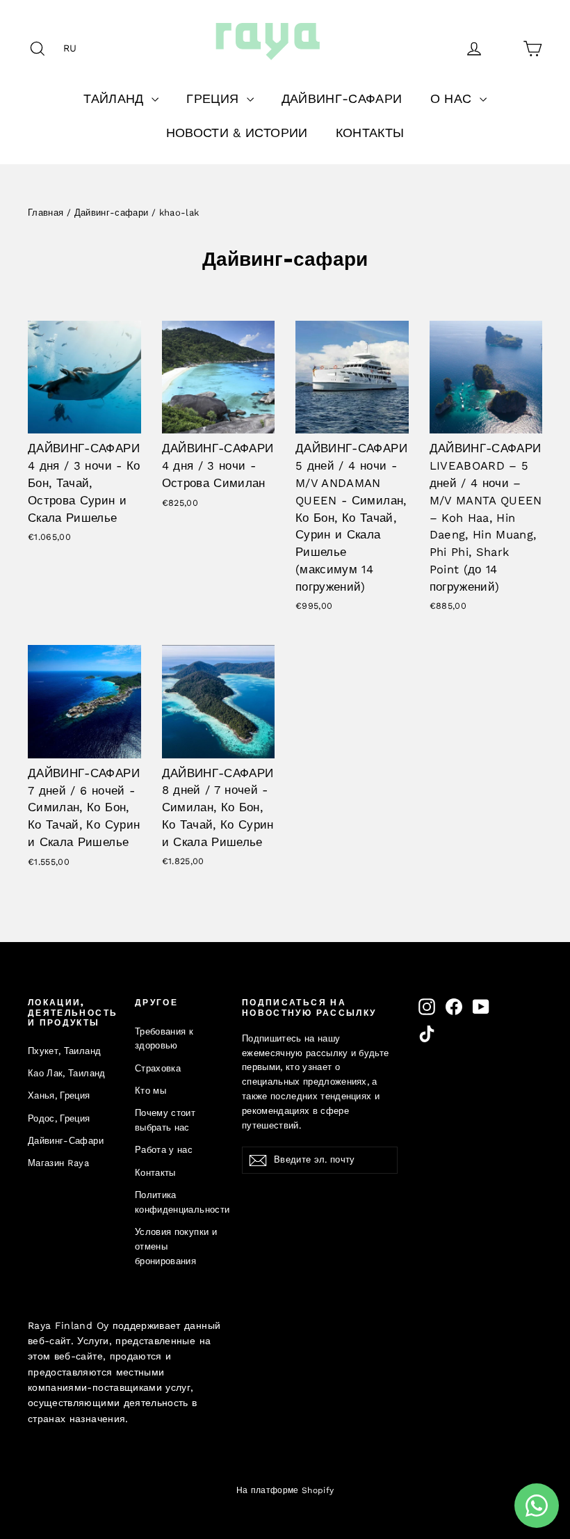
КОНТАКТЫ (370, 132)
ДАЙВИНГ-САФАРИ (342, 98)
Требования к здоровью (164, 1038)
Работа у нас (164, 1150)
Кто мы (150, 1090)
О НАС (453, 98)
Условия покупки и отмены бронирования (176, 1246)
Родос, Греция (59, 1118)
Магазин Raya (58, 1163)
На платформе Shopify (285, 1490)
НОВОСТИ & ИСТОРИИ (237, 132)
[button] (73, 48)
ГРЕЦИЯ (214, 98)
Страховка (158, 1068)
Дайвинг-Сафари (66, 1140)
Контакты (155, 1172)
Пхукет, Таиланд (64, 1051)
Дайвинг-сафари (111, 212)
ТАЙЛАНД (115, 98)
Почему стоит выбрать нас (165, 1120)
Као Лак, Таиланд (67, 1073)
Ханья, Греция (59, 1095)
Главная (45, 212)
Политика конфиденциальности (178, 1202)
